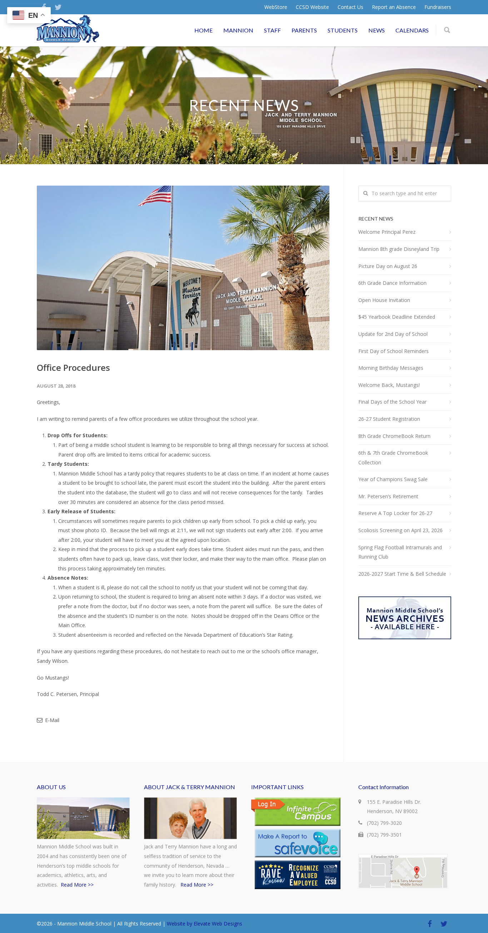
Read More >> (77, 884)
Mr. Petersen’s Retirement (388, 496)
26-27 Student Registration (389, 418)
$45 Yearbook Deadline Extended (396, 316)
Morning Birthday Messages (390, 367)
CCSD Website (312, 7)
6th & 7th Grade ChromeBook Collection (393, 457)
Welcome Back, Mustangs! (389, 385)
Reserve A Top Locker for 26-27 (395, 513)
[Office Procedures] (183, 268)
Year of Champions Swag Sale (393, 479)
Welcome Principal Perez (386, 231)
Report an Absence (394, 7)
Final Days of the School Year (392, 401)
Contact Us (350, 7)
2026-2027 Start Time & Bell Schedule (402, 573)
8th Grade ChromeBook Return (394, 436)
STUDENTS (343, 30)
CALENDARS (412, 30)
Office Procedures (73, 367)
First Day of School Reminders (393, 351)
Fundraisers (437, 7)
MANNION (238, 30)
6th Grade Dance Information (392, 282)
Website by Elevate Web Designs (204, 923)
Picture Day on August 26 (387, 266)
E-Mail (51, 720)
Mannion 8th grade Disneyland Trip (398, 249)
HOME (203, 30)
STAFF (272, 30)
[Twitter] (58, 7)
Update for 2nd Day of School (393, 334)
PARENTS (304, 30)
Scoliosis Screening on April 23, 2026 (400, 530)
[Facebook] (430, 924)
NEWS (376, 30)
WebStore (275, 7)
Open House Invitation (384, 300)
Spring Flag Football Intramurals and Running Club (400, 552)
